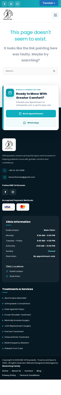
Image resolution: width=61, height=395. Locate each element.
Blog (39, 371)
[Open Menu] (55, 15)
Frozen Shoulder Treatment (18, 314)
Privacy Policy (9, 375)
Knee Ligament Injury (14, 309)
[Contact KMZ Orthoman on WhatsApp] (17, 3)
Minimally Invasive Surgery (17, 320)
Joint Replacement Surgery (18, 326)
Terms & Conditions (29, 375)
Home (5, 371)
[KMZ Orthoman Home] (8, 14)
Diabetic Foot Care (14, 348)
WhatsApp (33, 122)
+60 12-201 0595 (16, 170)
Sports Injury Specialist (16, 298)
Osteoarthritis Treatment (17, 337)
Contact (29, 371)
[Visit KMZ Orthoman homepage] (9, 144)
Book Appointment (33, 113)
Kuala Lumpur (16, 271)
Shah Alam (15, 276)
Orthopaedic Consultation (17, 303)
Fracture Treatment (14, 331)
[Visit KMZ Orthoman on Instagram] (11, 3)
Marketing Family (11, 366)
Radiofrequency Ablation (17, 343)
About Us (16, 371)
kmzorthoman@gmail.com (22, 177)
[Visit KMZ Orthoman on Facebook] (4, 3)
